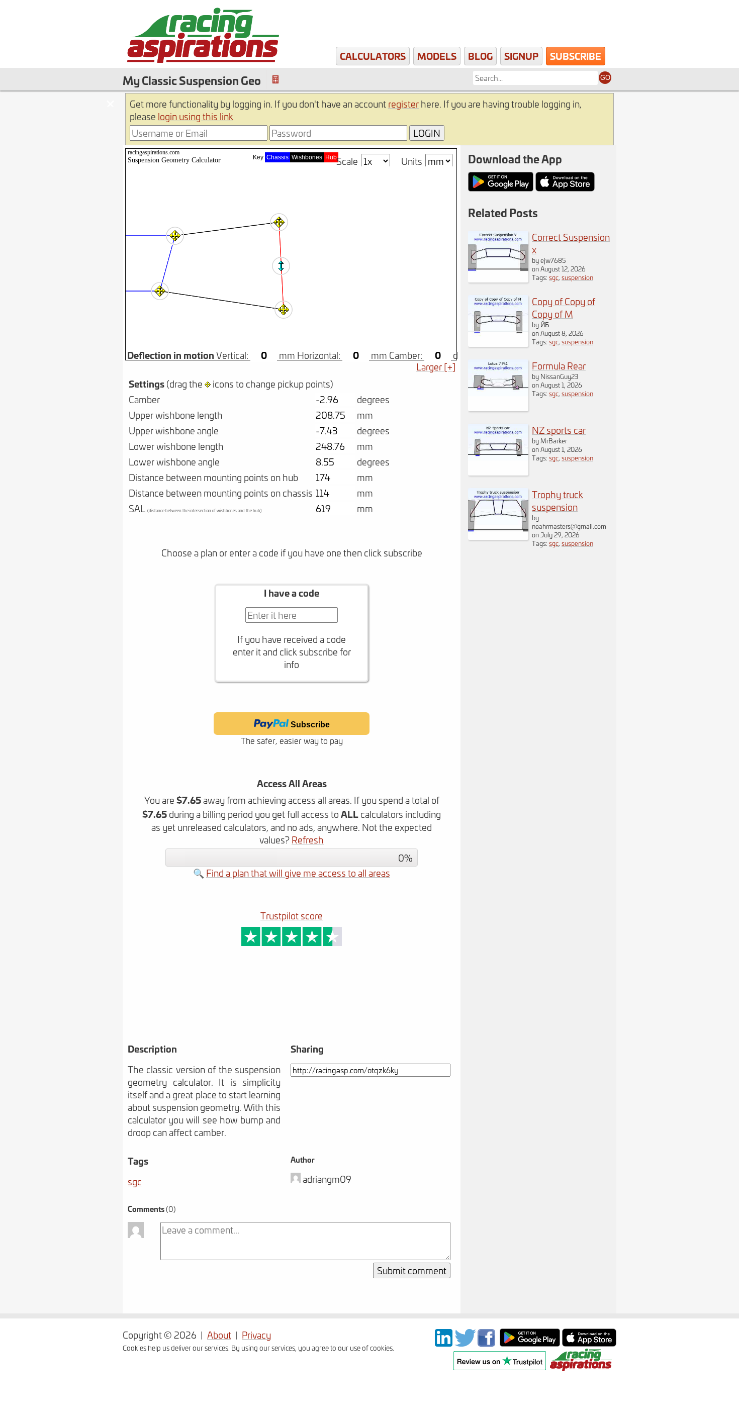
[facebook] (488, 1343)
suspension (577, 277)
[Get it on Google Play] (530, 1343)
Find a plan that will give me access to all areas (298, 873)
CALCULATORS (373, 56)
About (219, 1335)
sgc (135, 1181)
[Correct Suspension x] (498, 278)
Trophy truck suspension (557, 500)
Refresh (308, 839)
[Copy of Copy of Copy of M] (498, 343)
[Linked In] (443, 1343)
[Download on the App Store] (589, 1343)
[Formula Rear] (498, 407)
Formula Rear (559, 365)
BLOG (480, 56)
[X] (465, 1343)
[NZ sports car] (498, 471)
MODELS (436, 56)
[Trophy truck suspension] (498, 536)
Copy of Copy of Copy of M (563, 307)
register (403, 104)
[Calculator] (275, 79)
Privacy (256, 1335)
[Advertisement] (253, 1009)
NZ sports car (559, 430)
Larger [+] (436, 366)
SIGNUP (521, 56)
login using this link (195, 116)
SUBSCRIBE (575, 56)
